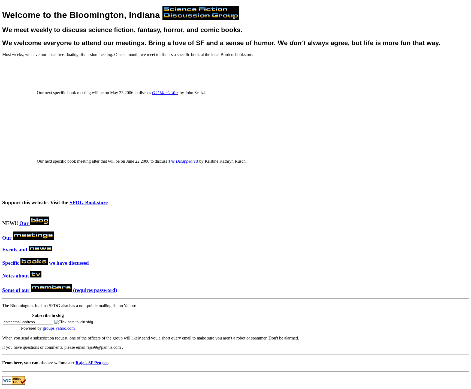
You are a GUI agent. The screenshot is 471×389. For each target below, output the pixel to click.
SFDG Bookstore (89, 202)
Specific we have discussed (45, 263)
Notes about (16, 276)
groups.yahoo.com (59, 328)
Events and (15, 249)
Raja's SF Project (92, 362)
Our (24, 223)
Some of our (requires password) (59, 290)
